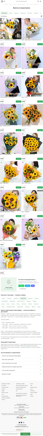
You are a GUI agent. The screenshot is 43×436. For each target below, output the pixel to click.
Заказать (18, 44)
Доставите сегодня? (6, 374)
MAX (33, 285)
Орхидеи (29, 301)
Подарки (31, 396)
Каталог (31, 383)
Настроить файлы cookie (36, 434)
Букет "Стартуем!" (25, 211)
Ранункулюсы (20, 306)
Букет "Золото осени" (26, 183)
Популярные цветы (11, 306)
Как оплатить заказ (5, 387)
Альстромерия (5, 301)
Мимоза (30, 303)
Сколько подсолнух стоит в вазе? (9, 363)
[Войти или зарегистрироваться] (40, 1)
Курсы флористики (5, 396)
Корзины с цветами (33, 392)
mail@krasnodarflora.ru (21, 426)
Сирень (38, 306)
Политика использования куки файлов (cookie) (21, 396)
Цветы (31, 394)
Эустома (10, 13)
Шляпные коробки (33, 387)
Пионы (3, 306)
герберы (27, 347)
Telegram (27, 285)
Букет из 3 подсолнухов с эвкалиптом (8, 39)
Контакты (3, 399)
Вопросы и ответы (5, 392)
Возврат (3, 390)
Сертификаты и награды (20, 383)
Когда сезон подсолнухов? (8, 359)
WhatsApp (21, 285)
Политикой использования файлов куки (10, 434)
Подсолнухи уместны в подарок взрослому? (12, 366)
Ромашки (16, 13)
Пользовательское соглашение (21, 393)
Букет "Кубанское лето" (5, 125)
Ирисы (3, 303)
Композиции (32, 390)
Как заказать (4, 385)
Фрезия (33, 306)
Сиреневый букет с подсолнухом (7, 97)
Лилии (13, 303)
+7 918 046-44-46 (22, 288)
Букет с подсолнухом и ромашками (7, 68)
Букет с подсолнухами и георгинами (29, 68)
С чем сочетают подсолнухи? (8, 370)
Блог (17, 390)
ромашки (23, 347)
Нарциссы (36, 303)
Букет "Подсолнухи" (4, 183)
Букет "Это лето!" (25, 240)
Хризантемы (12, 301)
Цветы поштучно (21, 301)
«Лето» (5, 348)
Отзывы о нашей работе (6, 397)
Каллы (8, 303)
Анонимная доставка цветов (21, 387)
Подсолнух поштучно (26, 125)
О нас (3, 394)
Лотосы (18, 303)
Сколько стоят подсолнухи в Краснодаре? (11, 355)
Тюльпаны (27, 306)
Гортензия (30, 13)
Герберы (34, 301)
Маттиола (24, 303)
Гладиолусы (22, 13)
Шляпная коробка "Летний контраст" (8, 269)
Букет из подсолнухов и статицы (7, 211)
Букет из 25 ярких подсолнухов (28, 154)
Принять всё (25, 434)
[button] (2, 1)
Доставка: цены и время (6, 383)
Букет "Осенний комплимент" (6, 240)
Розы (31, 385)
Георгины (36, 13)
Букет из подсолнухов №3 (5, 154)
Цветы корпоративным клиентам (22, 385)
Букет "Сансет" (25, 97)
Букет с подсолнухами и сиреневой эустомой (31, 39)
